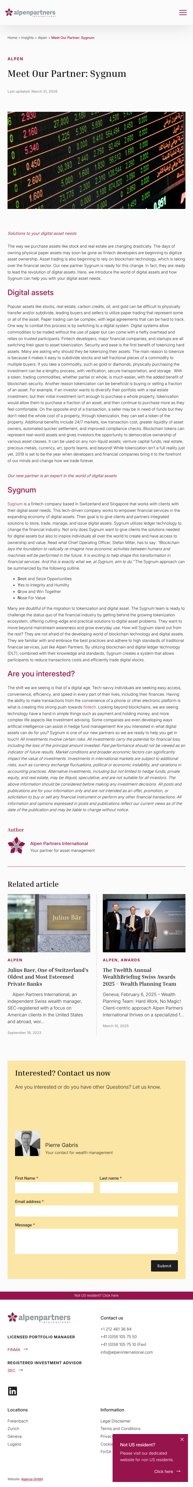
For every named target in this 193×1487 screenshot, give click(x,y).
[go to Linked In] (13, 1391)
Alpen (42, 38)
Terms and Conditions (120, 1428)
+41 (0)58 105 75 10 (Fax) (123, 1344)
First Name (26, 1178)
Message (25, 1225)
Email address (29, 1201)
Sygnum (15, 503)
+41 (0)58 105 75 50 (119, 1336)
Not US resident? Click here (97, 1295)
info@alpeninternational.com (127, 1352)
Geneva (15, 1436)
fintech (89, 706)
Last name (111, 1178)
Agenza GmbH (32, 1479)
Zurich (13, 1428)
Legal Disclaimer (116, 1420)
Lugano (14, 1444)
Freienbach (18, 1420)
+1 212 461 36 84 (116, 1329)
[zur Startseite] (30, 12)
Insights (27, 38)
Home (12, 38)
